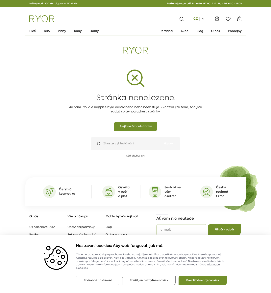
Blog (109, 227)
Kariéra (34, 234)
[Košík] (239, 18)
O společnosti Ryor (42, 227)
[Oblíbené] (228, 18)
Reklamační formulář (81, 234)
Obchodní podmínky (81, 227)
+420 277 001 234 (206, 3)
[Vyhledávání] (181, 18)
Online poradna (116, 234)
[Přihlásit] (217, 18)
